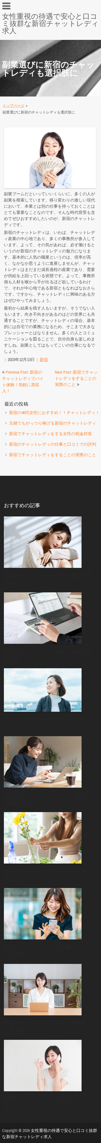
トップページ (13, 105)
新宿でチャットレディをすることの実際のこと (52, 455)
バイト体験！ (17, 118)
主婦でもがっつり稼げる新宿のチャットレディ (52, 423)
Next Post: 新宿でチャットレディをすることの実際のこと (76, 378)
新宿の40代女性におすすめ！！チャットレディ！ (54, 412)
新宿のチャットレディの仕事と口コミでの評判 (52, 444)
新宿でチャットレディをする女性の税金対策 (50, 433)
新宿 (44, 359)
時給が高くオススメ (23, 39)
